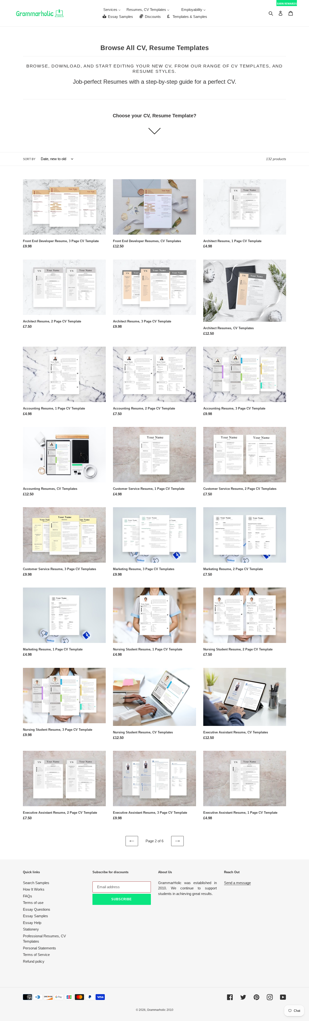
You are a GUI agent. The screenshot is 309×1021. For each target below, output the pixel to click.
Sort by (29, 159)
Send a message (237, 883)
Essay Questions (36, 909)
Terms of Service (36, 955)
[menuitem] (112, 9)
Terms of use (33, 903)
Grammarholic (156, 1010)
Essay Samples (35, 916)
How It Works (33, 889)
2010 (170, 1010)
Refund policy (33, 961)
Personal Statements (39, 948)
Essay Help (32, 923)
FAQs (27, 896)
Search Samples (36, 883)
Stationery (31, 929)
